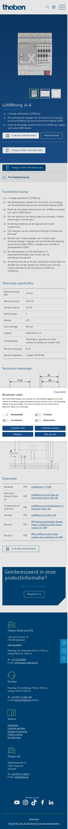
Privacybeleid (60, 392)
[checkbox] (5, 414)
